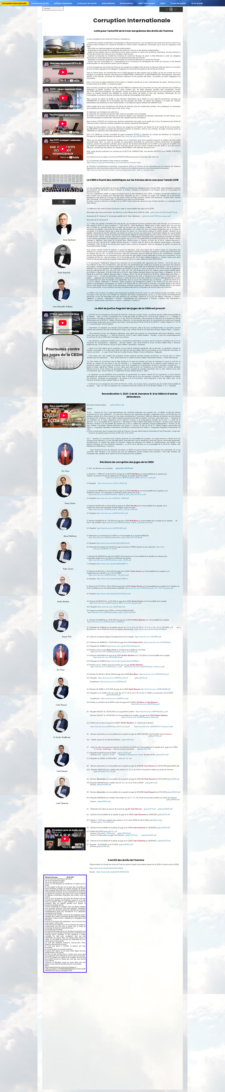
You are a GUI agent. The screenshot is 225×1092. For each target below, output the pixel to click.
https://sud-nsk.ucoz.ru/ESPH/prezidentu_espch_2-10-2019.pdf (113, 652)
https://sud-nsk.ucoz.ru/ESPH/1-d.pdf (114, 698)
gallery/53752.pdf (164, 841)
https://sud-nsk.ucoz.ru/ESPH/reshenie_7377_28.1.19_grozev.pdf (149, 588)
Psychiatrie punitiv (40, 3)
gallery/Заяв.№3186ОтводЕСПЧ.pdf (163, 212)
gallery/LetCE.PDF (144, 749)
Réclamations (126, 3)
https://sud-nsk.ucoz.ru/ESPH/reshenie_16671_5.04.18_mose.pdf (113, 509)
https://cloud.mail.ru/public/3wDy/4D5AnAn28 (113, 543)
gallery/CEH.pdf (127, 740)
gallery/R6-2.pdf (151, 783)
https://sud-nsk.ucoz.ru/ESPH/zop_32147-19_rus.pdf (109, 726)
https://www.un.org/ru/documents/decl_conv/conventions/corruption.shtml (114, 162)
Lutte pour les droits (87, 3)
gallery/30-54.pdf (162, 755)
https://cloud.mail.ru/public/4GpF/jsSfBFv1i (112, 564)
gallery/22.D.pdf (150, 809)
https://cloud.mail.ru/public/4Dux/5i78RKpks (150, 629)
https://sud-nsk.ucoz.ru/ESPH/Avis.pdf (135, 136)
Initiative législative (63, 3)
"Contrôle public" (178, 3)
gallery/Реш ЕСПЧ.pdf (135, 468)
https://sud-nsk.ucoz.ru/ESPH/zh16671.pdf (112, 513)
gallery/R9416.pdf (173, 799)
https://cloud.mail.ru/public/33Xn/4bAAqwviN (123, 646)
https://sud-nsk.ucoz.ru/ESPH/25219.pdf (154, 674)
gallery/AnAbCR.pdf (165, 809)
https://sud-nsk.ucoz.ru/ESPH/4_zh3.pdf (113, 678)
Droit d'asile (197, 3)
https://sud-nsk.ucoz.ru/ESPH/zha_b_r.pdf (105, 667)
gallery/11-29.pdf (136, 755)
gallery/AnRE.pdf (103, 846)
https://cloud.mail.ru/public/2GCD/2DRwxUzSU (113, 594)
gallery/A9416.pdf (103, 801)
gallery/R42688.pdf (113, 695)
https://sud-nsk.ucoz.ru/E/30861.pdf (148, 637)
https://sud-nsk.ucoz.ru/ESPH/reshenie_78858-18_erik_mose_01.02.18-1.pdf (117, 494)
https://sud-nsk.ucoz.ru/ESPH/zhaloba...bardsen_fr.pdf (144, 667)
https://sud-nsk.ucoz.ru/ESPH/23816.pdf (111, 528)
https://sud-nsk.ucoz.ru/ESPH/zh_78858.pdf (112, 498)
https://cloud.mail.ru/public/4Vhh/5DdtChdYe (112, 872)
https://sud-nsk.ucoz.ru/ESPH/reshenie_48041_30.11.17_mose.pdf (130, 478)
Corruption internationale (14, 3)
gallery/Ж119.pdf (141, 678)
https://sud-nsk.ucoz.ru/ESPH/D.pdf (113, 682)
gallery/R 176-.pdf (125, 758)
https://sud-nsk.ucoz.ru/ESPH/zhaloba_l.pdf (152, 712)
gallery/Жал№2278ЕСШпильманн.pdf (156, 216)
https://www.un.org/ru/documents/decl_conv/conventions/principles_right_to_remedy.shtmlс (120, 170)
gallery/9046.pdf (173, 779)
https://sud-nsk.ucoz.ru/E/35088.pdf (157, 642)
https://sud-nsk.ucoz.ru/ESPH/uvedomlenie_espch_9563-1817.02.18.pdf (115, 537)
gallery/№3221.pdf (117, 405)
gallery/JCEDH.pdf (124, 753)
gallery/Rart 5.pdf (155, 820)
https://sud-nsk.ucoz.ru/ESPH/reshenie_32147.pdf (139, 717)
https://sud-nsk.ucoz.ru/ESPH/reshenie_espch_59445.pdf (110, 560)
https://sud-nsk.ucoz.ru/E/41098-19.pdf (107, 657)
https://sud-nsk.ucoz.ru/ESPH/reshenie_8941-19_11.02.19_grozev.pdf (115, 603)
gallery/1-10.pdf (108, 755)
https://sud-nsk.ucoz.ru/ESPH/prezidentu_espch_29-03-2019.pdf (111, 612)
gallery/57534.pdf (155, 736)
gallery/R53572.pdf (126, 844)
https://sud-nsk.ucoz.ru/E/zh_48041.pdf (112, 483)
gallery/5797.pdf (164, 814)
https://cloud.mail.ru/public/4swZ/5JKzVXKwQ (106, 868)
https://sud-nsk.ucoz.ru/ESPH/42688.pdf (155, 689)
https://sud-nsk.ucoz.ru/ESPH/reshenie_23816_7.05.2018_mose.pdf (127, 522)
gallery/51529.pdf (163, 828)
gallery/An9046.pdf (104, 785)
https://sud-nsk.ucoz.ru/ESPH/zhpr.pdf (145, 704)
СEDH (162, 3)
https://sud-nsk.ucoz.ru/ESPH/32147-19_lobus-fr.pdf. (153, 726)
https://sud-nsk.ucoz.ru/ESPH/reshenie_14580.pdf (105, 622)
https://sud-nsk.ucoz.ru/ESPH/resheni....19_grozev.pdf (109, 575)
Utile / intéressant (146, 3)
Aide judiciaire (108, 3)
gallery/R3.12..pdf (110, 831)
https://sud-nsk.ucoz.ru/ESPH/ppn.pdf (111, 607)
